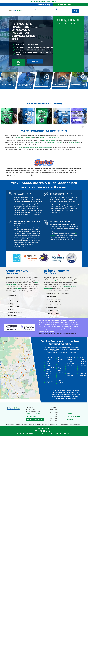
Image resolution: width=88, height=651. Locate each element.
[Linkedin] (44, 430)
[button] (11, 257)
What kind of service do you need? (61, 38)
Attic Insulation (59, 85)
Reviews (69, 412)
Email (58, 32)
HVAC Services (6, 84)
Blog (68, 410)
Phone (71, 32)
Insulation (47, 9)
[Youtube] (36, 430)
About (50, 13)
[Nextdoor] (49, 430)
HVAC (27, 9)
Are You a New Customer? (72, 38)
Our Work (69, 407)
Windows (40, 9)
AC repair (18, 287)
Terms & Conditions (65, 432)
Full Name (59, 26)
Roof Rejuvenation (57, 9)
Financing (70, 418)
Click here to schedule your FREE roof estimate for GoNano (57, 332)
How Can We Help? (61, 45)
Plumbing (33, 9)
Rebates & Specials (42, 13)
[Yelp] (52, 430)
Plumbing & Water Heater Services (25, 84)
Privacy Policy (55, 432)
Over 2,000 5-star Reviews (60, 222)
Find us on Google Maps (33, 412)
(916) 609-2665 (31, 416)
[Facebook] (38, 430)
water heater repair (55, 280)
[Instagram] (41, 430)
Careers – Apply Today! (34, 418)
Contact (57, 13)
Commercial (66, 9)
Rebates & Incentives (73, 415)
